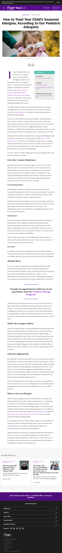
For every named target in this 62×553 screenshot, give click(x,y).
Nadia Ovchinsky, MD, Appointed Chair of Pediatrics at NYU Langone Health (10, 468)
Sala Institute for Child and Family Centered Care (23, 414)
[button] (58, 2)
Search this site (46, 8)
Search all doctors (40, 95)
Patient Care (25, 15)
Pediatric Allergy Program (41, 85)
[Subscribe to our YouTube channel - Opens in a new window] (20, 528)
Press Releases (7, 462)
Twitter (29, 65)
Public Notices (6, 545)
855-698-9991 (16, 551)
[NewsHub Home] (21, 8)
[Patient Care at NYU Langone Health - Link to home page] (7, 534)
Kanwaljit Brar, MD (21, 112)
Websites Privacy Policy (8, 547)
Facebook (32, 65)
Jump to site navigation (4, 8)
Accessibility (6, 549)
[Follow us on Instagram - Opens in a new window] (17, 528)
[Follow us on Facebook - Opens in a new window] (11, 528)
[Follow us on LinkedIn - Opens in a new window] (23, 528)
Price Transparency (7, 541)
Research (5, 461)
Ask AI (57, 8)
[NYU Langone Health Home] (11, 8)
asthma (9, 426)
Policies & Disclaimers (8, 543)
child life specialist (39, 411)
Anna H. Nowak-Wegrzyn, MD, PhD (43, 78)
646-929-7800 (38, 495)
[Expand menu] (56, 508)
